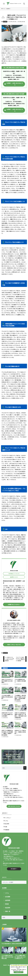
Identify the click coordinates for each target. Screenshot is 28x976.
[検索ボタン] (24, 3)
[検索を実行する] (24, 768)
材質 (6, 826)
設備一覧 (7, 911)
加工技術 (5, 21)
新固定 (7, 904)
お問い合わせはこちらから (14, 806)
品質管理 (7, 900)
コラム (6, 820)
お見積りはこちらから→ (14, 604)
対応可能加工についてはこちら (14, 573)
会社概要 (7, 897)
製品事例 (7, 908)
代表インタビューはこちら (14, 644)
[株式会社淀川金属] (14, 3)
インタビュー (8, 817)
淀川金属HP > (14, 868)
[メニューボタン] (4, 3)
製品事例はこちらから (14, 577)
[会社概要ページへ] (14, 565)
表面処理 (7, 829)
